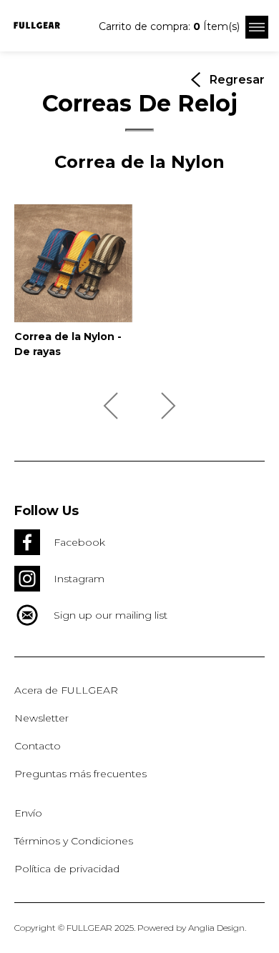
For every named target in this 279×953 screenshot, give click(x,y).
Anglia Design (216, 927)
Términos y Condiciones (73, 840)
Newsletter (41, 718)
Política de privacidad (66, 868)
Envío (28, 813)
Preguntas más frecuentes (80, 773)
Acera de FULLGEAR (66, 690)
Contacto (37, 745)
